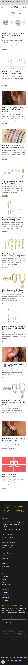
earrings (15, 631)
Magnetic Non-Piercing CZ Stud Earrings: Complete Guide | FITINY (13, 35)
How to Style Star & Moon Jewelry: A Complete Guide (11, 72)
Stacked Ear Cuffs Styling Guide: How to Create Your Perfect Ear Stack (13, 328)
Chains (12, 545)
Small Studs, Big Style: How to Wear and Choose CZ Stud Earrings (13, 109)
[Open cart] (26, 7)
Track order (5, 555)
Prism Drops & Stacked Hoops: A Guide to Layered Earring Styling (13, 255)
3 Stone (14, 542)
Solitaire (7, 542)
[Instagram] (9, 529)
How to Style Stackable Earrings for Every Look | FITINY (13, 439)
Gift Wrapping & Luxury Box (9, 561)
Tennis (9, 545)
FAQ (3, 568)
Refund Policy (5, 576)
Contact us (5, 558)
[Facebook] (2, 529)
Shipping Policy (6, 582)
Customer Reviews (7, 595)
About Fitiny (5, 592)
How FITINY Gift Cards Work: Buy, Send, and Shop (12, 475)
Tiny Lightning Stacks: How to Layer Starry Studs (12, 183)
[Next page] (22, 495)
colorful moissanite (6, 636)
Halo (12, 537)
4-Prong (9, 537)
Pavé (15, 540)
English (20, 646)
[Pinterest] (12, 529)
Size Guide (5, 563)
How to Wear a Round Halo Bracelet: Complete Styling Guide (13, 146)
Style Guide (5, 600)
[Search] (23, 7)
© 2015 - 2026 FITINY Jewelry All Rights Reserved (14, 649)
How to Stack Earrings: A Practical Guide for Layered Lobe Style (13, 402)
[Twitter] (5, 529)
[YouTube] (16, 529)
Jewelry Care (5, 566)
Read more (5, 49)
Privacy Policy (5, 579)
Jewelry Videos (6, 597)
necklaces (5, 633)
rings (7, 631)
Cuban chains (12, 634)
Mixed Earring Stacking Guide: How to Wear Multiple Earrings (12, 291)
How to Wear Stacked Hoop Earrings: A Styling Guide (12, 219)
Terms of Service (6, 584)
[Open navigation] (2, 7)
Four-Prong (10, 540)
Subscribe (7, 622)
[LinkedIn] (19, 529)
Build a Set (9, 547)
